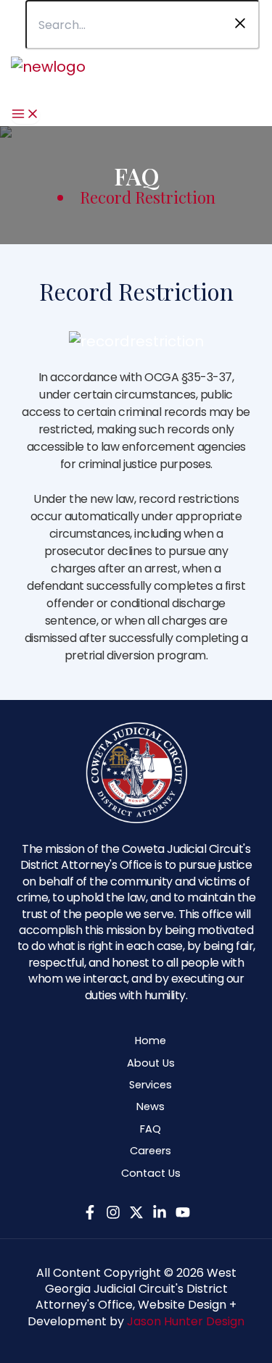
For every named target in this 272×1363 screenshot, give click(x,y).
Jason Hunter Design (185, 1321)
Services (150, 1085)
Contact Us (151, 1173)
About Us (151, 1063)
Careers (150, 1150)
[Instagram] (113, 1214)
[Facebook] (90, 1214)
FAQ (150, 1129)
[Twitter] (136, 1214)
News (150, 1106)
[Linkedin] (159, 1214)
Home (150, 1040)
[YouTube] (183, 1214)
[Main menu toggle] (25, 115)
